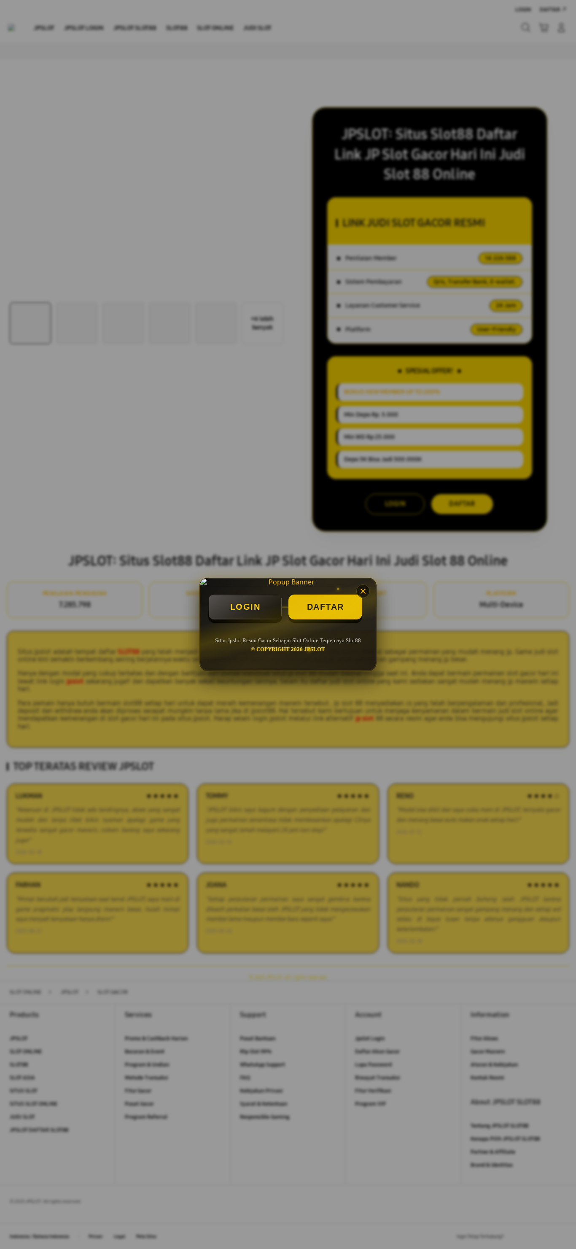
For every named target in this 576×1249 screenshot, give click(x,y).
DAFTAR (325, 606)
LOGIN (245, 606)
